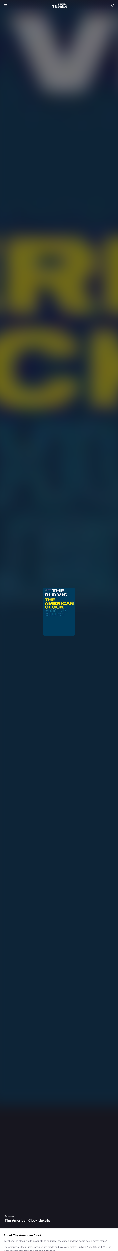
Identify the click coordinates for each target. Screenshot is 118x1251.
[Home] (59, 5)
